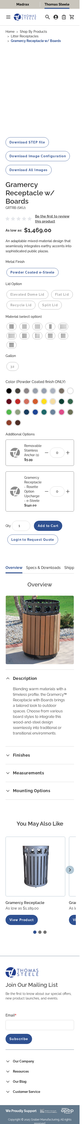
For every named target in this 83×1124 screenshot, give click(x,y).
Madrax (22, 4)
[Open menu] (8, 17)
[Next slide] (70, 870)
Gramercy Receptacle (25, 903)
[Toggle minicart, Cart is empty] (71, 17)
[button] (19, 219)
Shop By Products (33, 31)
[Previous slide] (10, 870)
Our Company (23, 1061)
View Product (21, 920)
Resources (21, 1071)
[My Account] (55, 17)
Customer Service (26, 1092)
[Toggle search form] (47, 17)
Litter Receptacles (25, 36)
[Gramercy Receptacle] (35, 866)
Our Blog (20, 1081)
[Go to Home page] (25, 17)
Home (10, 31)
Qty (9, 526)
